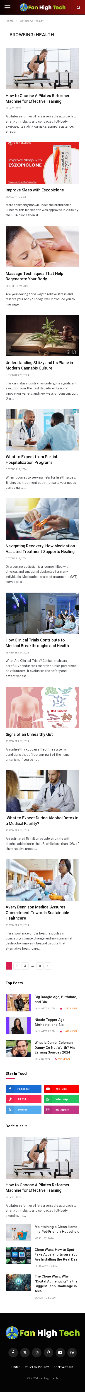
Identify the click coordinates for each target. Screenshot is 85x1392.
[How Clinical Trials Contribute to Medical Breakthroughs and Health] (42, 613)
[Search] (78, 7)
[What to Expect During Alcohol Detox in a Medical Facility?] (42, 791)
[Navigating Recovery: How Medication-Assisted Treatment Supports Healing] (42, 519)
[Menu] (7, 7)
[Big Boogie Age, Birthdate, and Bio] (18, 1002)
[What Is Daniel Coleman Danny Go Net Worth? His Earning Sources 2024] (18, 1048)
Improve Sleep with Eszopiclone (35, 190)
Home (16, 1367)
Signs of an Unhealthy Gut (29, 734)
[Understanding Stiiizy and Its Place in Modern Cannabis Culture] (42, 335)
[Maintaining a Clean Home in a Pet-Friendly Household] (18, 1232)
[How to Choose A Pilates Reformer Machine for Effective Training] (42, 68)
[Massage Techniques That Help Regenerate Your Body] (42, 246)
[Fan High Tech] (42, 7)
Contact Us (63, 1367)
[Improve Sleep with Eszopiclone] (42, 163)
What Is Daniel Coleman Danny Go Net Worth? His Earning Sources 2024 (55, 1047)
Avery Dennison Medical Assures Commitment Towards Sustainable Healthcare (37, 912)
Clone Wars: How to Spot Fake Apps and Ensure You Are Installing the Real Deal (56, 1254)
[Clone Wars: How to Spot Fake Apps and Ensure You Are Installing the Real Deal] (18, 1255)
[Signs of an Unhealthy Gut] (42, 707)
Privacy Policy (37, 1367)
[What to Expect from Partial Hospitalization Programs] (42, 429)
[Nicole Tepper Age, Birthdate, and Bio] (18, 1025)
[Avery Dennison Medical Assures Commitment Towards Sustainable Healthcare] (42, 880)
